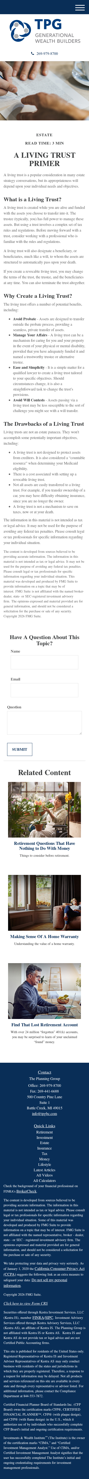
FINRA (38, 1317)
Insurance (44, 1147)
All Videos (44, 1174)
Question (14, 707)
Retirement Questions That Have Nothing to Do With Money (44, 845)
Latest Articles (44, 1169)
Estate (44, 1142)
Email (15, 679)
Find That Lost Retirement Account (44, 1024)
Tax (44, 1153)
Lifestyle (44, 1164)
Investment (45, 1137)
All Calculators (44, 1180)
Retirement (44, 1131)
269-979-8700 (47, 53)
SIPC (49, 1317)
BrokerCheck (26, 1191)
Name (15, 651)
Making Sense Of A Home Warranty (44, 936)
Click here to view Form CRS (26, 1303)
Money (44, 1158)
